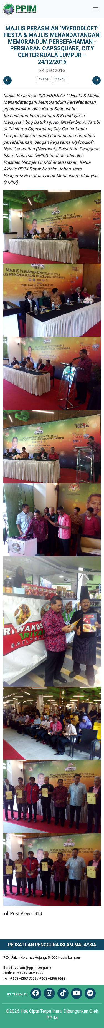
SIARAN (60, 79)
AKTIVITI (44, 79)
